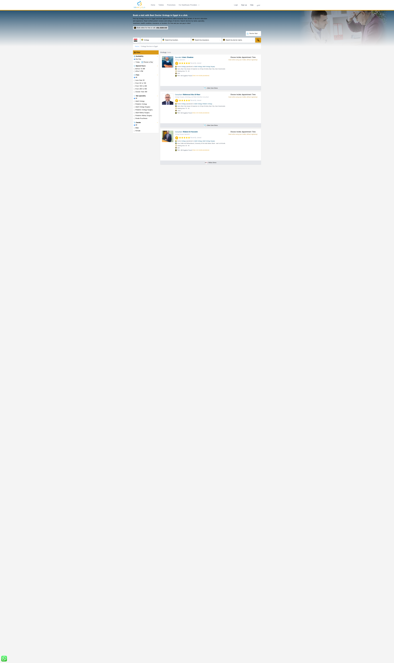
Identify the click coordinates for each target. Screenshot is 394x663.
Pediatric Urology (207, 104)
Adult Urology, (198, 66)
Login (236, 5)
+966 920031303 (161, 28)
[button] (189, 5)
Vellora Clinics (212, 162)
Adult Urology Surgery (209, 66)
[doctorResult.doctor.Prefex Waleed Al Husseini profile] (167, 136)
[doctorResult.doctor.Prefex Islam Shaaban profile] (167, 62)
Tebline (161, 5)
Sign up (244, 5)
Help (251, 5)
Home (153, 5)
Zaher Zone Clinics (212, 88)
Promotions (171, 5)
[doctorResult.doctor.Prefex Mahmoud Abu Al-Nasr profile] (167, 99)
